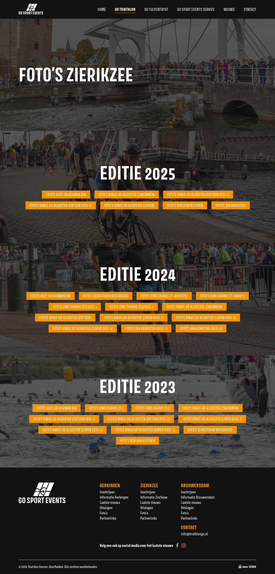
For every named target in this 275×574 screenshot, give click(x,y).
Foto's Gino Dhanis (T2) (152, 408)
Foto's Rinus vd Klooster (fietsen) (65, 317)
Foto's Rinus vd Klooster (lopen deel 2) (206, 317)
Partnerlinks (108, 518)
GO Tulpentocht (156, 9)
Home (102, 9)
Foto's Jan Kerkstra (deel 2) (201, 328)
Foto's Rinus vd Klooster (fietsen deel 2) (61, 205)
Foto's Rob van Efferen (137, 440)
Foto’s (104, 512)
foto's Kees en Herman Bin (66, 194)
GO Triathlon (125, 9)
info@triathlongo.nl (194, 533)
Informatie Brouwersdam (198, 497)
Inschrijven (107, 491)
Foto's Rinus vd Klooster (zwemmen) (127, 194)
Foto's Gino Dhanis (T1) (106, 408)
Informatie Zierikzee (153, 497)
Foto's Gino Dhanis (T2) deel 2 (131, 306)
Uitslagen (106, 507)
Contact (250, 9)
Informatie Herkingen (114, 497)
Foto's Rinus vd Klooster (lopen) (129, 205)
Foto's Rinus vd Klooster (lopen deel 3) (83, 328)
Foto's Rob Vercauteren (185, 205)
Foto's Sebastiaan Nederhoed (105, 295)
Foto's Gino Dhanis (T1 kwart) (222, 295)
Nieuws (229, 9)
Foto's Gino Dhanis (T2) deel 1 (75, 306)
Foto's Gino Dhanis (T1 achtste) (164, 295)
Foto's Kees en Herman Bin (50, 295)
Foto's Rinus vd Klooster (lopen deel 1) (133, 317)
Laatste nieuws (110, 502)
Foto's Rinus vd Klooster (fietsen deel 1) (198, 194)
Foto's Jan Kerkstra (231, 205)
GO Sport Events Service (196, 9)
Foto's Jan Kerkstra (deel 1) (146, 328)
